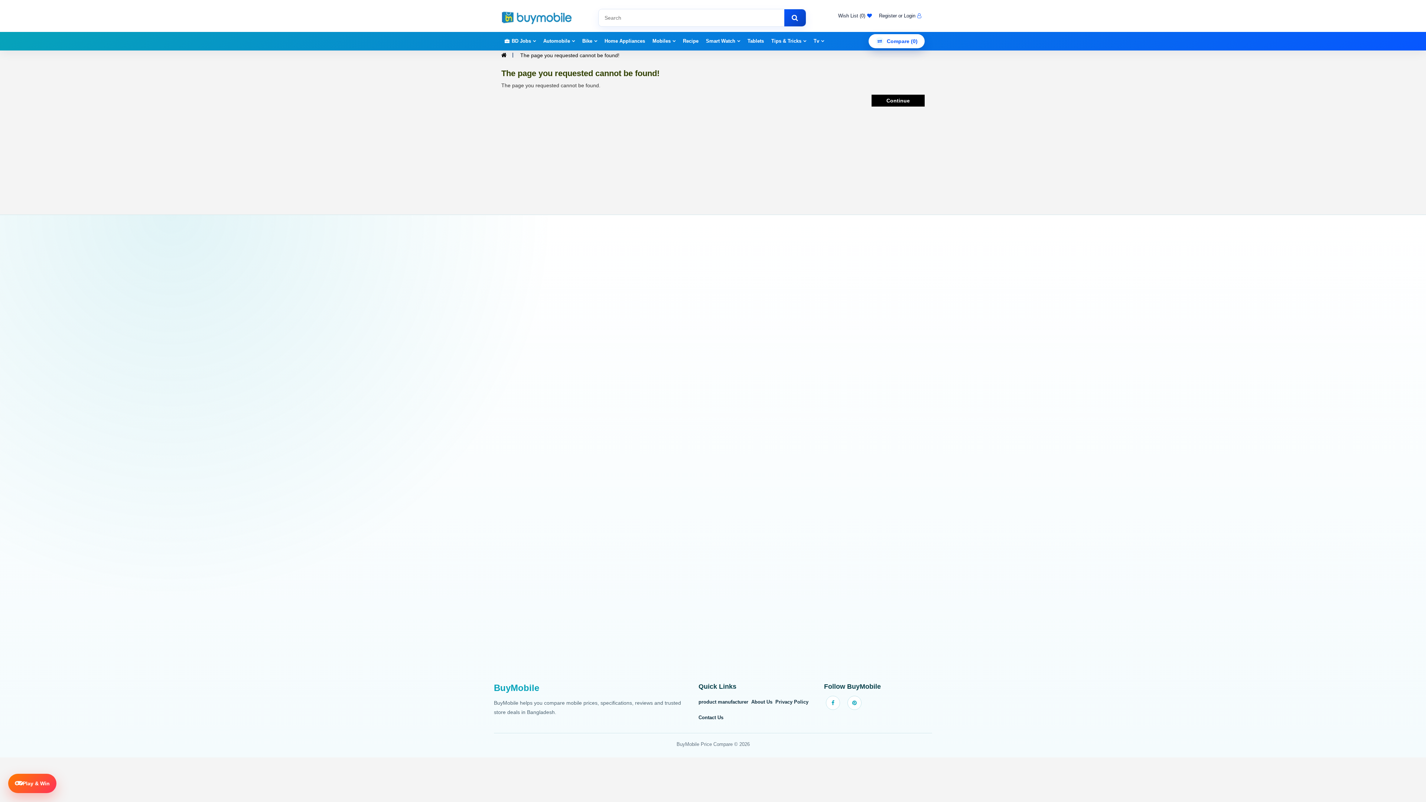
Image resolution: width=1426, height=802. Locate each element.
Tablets (756, 41)
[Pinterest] (854, 703)
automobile (556, 41)
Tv (816, 41)
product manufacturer (723, 702)
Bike (587, 41)
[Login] (918, 16)
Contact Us (711, 717)
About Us (761, 702)
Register (888, 16)
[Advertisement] (713, 453)
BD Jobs (521, 41)
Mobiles (661, 41)
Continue (898, 101)
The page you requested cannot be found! (569, 55)
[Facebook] (833, 703)
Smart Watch (720, 41)
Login (909, 16)
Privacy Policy (791, 702)
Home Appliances (625, 41)
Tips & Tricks (786, 41)
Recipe (691, 41)
